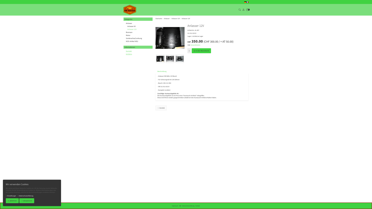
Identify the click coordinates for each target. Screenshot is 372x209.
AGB (180, 206)
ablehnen (13, 201)
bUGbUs (129, 54)
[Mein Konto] (243, 9)
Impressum (175, 206)
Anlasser (129, 23)
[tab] (160, 71)
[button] (240, 10)
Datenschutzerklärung (26, 196)
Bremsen (129, 32)
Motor (128, 35)
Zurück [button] (162, 108)
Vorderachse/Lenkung (134, 38)
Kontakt (129, 51)
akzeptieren (27, 201)
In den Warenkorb (202, 51)
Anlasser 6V (131, 26)
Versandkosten (195, 45)
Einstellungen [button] (11, 196)
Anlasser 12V (131, 29)
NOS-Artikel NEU (132, 41)
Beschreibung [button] (161, 71)
